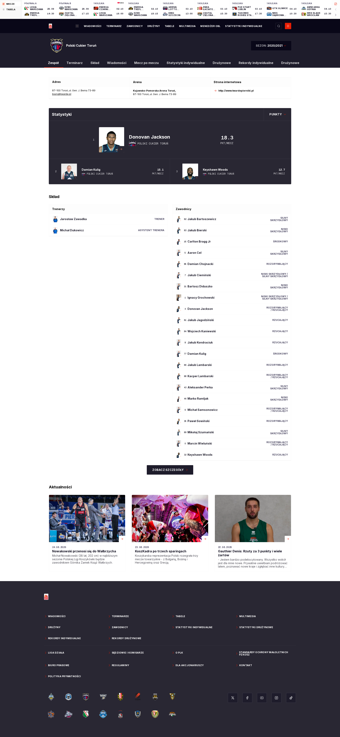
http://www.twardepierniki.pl (236, 90)
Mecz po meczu (146, 63)
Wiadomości (116, 63)
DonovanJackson (149, 137)
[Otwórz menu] (288, 26)
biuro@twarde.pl (61, 94)
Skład (95, 63)
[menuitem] (92, 26)
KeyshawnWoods (215, 169)
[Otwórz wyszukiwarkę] (278, 26)
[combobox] (271, 45)
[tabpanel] (181, 9)
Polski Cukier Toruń (153, 143)
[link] (87, 533)
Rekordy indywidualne (256, 63)
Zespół (53, 63)
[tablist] (11, 9)
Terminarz (75, 63)
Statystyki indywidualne (186, 63)
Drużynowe (222, 63)
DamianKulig (91, 169)
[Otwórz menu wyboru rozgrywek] (77, 26)
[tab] (11, 4)
